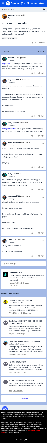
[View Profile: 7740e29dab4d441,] (5, 302)
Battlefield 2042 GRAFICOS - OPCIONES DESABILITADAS (25, 322)
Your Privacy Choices (23, 440)
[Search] (28, 3)
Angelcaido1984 (14, 80)
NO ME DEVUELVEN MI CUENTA (21, 380)
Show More (24, 399)
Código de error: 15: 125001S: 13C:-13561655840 (20, 301)
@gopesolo (6, 63)
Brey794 (11, 334)
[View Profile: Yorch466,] (5, 343)
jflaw (10, 391)
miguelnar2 (12, 58)
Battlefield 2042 (9, 9)
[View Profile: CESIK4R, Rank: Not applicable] (4, 241)
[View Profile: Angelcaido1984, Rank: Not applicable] (4, 81)
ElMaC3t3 (12, 372)
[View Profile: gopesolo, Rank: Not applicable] (4, 16)
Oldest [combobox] (40, 51)
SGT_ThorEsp (13, 123)
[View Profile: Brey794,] (5, 322)
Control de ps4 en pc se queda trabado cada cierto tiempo (24, 343)
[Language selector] (23, 3)
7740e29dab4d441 (15, 313)
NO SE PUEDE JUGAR (17, 362)
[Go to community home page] (12, 3)
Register (34, 3)
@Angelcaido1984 (9, 128)
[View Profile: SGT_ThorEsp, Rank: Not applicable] (4, 124)
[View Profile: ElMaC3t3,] (5, 364)
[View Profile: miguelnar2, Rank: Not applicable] (4, 59)
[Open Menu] (43, 9)
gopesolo (11, 15)
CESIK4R (11, 240)
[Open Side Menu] (3, 3)
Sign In (41, 3)
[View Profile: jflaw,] (5, 382)
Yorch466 (12, 354)
